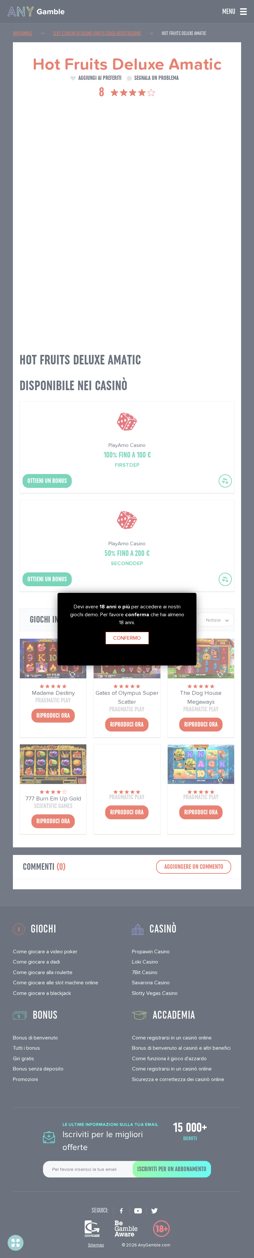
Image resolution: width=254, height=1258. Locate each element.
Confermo (127, 638)
